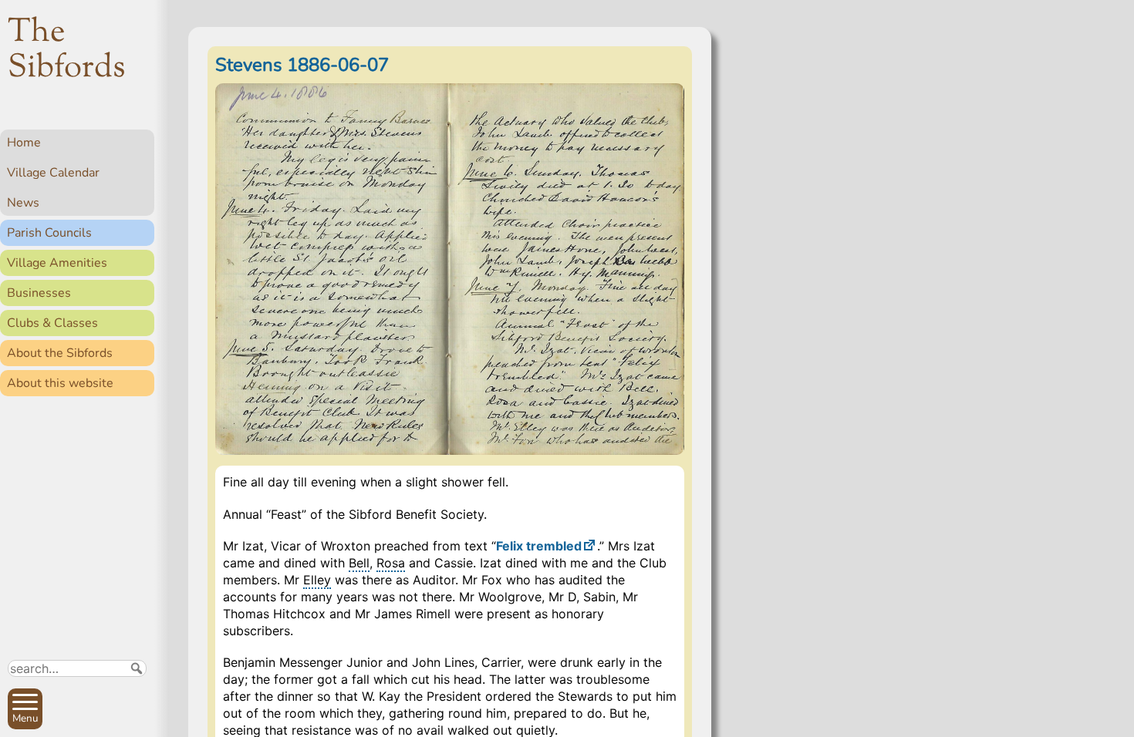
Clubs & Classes (52, 323)
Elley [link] (317, 579)
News (23, 202)
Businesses (39, 292)
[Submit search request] (136, 668)
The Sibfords (67, 51)
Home (24, 142)
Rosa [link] (390, 562)
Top (135, 718)
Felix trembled (539, 546)
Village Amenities (57, 262)
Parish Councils (49, 232)
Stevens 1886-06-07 (302, 64)
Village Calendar (53, 172)
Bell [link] (359, 562)
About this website (60, 383)
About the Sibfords (60, 353)
